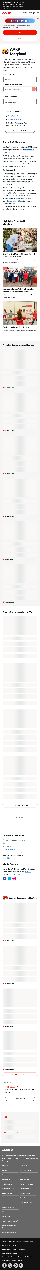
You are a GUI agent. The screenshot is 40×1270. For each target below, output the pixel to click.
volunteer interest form (14, 201)
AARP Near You (7, 1188)
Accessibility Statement (9, 1241)
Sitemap (4, 1237)
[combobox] (20, 89)
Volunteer (5, 1170)
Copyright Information (9, 1248)
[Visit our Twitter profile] (9, 874)
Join (20, 32)
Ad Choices (28, 1252)
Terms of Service (28, 1237)
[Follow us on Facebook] (4, 874)
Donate (4, 1165)
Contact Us (23, 1161)
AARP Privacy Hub (15, 1237)
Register (24, 12)
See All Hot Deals (20, 1094)
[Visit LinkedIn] (21, 1260)
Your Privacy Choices (9, 1256)
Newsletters (24, 1170)
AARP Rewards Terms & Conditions (13, 1244)
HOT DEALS (10, 1082)
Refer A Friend (24, 1175)
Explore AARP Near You (12, 84)
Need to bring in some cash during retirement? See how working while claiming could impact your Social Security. (13, 5)
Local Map (7, 853)
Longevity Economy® (9, 1228)
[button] (38, 12)
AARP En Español (25, 1165)
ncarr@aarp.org (14, 870)
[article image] (20, 251)
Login (30, 12)
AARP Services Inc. (26, 1198)
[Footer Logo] (20, 1145)
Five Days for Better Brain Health (16, 327)
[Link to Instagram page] (14, 874)
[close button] (38, 17)
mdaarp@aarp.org (14, 119)
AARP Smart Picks (8, 1184)
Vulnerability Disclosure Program (12, 1252)
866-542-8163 (13, 116)
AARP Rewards (7, 1179)
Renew (20, 38)
